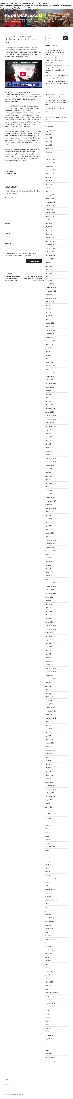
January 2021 (49, 369)
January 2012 (49, 746)
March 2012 (49, 739)
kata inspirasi (49, 921)
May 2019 (48, 440)
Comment (9, 198)
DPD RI (47, 857)
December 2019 (50, 415)
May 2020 (48, 398)
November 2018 (50, 462)
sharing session (50, 1003)
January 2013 (49, 704)
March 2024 (49, 234)
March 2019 (49, 447)
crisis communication (52, 854)
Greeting (48, 893)
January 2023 (49, 284)
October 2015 (49, 590)
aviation (47, 825)
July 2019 (48, 433)
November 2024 (50, 205)
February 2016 (49, 576)
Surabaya (48, 1014)
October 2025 (49, 166)
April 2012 (48, 736)
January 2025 (49, 198)
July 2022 (48, 305)
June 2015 (48, 604)
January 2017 (49, 536)
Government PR (50, 889)
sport (47, 1010)
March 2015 (49, 615)
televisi (47, 1017)
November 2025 (50, 163)
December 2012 (50, 707)
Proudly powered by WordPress (14, 1094)
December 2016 (50, 540)
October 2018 (49, 465)
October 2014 (49, 632)
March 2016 (49, 572)
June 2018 (48, 476)
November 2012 (50, 711)
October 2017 (49, 504)
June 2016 (48, 561)
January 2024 (49, 241)
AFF (8, 173)
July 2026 (48, 134)
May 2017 (48, 522)
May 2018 (48, 479)
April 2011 (48, 771)
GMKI (47, 886)
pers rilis (48, 975)
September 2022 (50, 298)
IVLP (47, 903)
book (47, 836)
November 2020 (50, 376)
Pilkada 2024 (49, 982)
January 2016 (49, 579)
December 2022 (50, 287)
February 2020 (50, 408)
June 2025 (48, 180)
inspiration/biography (52, 900)
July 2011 (48, 761)
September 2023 (50, 255)
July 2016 (48, 558)
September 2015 (50, 593)
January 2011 (49, 782)
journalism (48, 914)
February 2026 (50, 152)
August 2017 (49, 511)
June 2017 (48, 519)
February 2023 (49, 280)
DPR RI (47, 861)
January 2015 (49, 622)
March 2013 (49, 697)
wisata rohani (49, 1035)
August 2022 (49, 301)
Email (7, 234)
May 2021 (48, 355)
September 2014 (50, 636)
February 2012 (49, 743)
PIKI (46, 978)
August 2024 (49, 216)
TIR (12, 173)
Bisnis (47, 829)
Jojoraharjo (27, 36)
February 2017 (49, 533)
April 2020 (48, 401)
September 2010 (50, 796)
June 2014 (48, 647)
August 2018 (49, 469)
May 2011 (48, 768)
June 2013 (48, 686)
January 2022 (49, 326)
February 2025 (50, 195)
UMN (16, 173)
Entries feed (49, 1053)
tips (46, 1021)
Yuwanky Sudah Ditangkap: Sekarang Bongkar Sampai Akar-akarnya (55, 52)
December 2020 (50, 373)
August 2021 (49, 344)
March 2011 (49, 775)
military (47, 957)
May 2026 (48, 141)
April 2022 (48, 316)
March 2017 (49, 529)
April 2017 (48, 526)
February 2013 (49, 700)
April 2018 (48, 483)
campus (10, 171)
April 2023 (48, 273)
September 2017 (50, 508)
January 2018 (49, 494)
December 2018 (50, 458)
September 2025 (50, 170)
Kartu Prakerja (50, 918)
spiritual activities (51, 1007)
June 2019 (48, 437)
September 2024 (50, 212)
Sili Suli (47, 112)
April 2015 (48, 611)
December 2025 (50, 159)
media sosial (49, 953)
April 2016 (48, 568)
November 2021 (50, 333)
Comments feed (50, 1057)
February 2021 (49, 366)
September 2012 (50, 718)
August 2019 (49, 430)
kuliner (47, 936)
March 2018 (49, 487)
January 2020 (49, 412)
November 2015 (50, 586)
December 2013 (50, 668)
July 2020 (48, 390)
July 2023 (48, 262)
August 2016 (49, 554)
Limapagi (48, 946)
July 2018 (48, 472)
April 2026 (48, 145)
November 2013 (50, 672)
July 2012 (48, 725)
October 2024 (49, 209)
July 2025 (48, 177)
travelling (48, 1028)
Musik (47, 964)
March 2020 (49, 405)
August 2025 (49, 173)
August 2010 (49, 800)
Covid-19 (48, 850)
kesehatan (48, 925)
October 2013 (49, 675)
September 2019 (50, 426)
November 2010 (50, 789)
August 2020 (49, 387)
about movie (49, 818)
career (47, 843)
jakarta (47, 907)
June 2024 (48, 223)
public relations (50, 1000)
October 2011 (49, 753)
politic (47, 989)
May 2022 (48, 312)
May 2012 (48, 732)
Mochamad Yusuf (50, 95)
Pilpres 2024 (49, 985)
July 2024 (48, 220)
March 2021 (49, 362)
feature (47, 875)
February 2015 (49, 618)
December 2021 (50, 330)
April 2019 (48, 444)
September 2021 (50, 341)
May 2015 (48, 608)
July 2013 (48, 682)
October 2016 (49, 547)
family (47, 868)
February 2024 (50, 237)
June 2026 (48, 138)
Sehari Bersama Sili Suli (59, 108)
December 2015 (50, 583)
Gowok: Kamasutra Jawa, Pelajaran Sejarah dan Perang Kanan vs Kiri (56, 102)
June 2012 (48, 729)
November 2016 (50, 543)
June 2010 (48, 807)
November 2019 (50, 419)
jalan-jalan (48, 911)
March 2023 (49, 277)
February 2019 (49, 451)
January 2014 (49, 665)
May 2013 (48, 689)
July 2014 (48, 643)
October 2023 (49, 252)
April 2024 (48, 230)
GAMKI (47, 882)
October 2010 (49, 793)
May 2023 (48, 269)
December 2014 (50, 625)
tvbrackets (48, 117)
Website (8, 244)
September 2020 (50, 383)
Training (47, 1025)
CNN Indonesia (50, 847)
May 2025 (48, 184)
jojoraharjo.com (23, 16)
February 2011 (49, 778)
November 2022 (50, 291)
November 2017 (50, 501)
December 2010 (50, 786)
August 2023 (49, 259)
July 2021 (48, 348)
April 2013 (48, 693)
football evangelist (51, 879)
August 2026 (49, 131)
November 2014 (50, 629)
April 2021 (48, 358)
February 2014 (49, 661)
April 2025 (48, 188)
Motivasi (48, 960)
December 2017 (50, 497)
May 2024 (48, 227)
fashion (47, 871)
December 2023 (50, 244)
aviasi (47, 822)
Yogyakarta (49, 1039)
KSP (46, 932)
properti (47, 996)
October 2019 (49, 422)
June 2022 (48, 309)
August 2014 (49, 640)
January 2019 (49, 454)
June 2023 (48, 266)
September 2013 (50, 679)
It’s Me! (6, 1084)
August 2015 (49, 597)
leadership (48, 943)
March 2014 (49, 657)
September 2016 (50, 551)
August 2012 (49, 721)
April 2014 (48, 654)
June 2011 (48, 764)
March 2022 (49, 319)
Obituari (47, 968)
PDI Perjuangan (50, 971)
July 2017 (48, 515)
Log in (47, 1050)
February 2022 (49, 323)
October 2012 (49, 714)
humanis (48, 896)
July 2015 (48, 600)
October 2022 (49, 294)
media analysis (50, 950)
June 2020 (48, 394)
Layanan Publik (50, 939)
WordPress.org (50, 1061)
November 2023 (50, 248)
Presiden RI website (51, 992)
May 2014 (48, 650)
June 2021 (48, 351)
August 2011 (49, 757)
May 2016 (48, 565)
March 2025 (49, 191)
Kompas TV (49, 928)
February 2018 (49, 490)
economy (48, 864)
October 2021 (49, 337)
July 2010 (48, 803)
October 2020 (49, 380)
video (47, 1032)
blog (46, 832)
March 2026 (49, 148)
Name (7, 224)
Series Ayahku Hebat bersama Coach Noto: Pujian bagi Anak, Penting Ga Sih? (54, 60)
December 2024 (50, 202)
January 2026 (49, 156)
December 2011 (50, 750)
